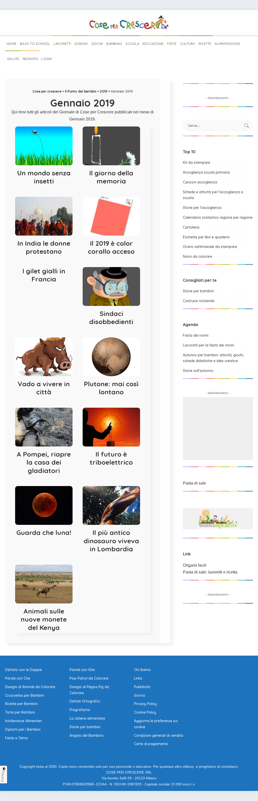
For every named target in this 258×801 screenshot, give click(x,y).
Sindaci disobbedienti (111, 317)
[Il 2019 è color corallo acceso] (111, 216)
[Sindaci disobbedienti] (111, 286)
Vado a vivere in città (44, 388)
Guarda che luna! (43, 532)
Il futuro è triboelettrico (111, 458)
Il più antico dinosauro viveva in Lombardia (111, 540)
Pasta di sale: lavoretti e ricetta (210, 572)
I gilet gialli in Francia (43, 275)
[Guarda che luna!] (44, 505)
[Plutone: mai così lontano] (111, 356)
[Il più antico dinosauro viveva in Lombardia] (111, 505)
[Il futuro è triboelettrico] (111, 427)
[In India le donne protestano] (44, 216)
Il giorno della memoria (111, 177)
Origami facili (194, 565)
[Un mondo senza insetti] (44, 145)
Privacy (3, 776)
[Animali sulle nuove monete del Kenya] (44, 584)
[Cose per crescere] (129, 22)
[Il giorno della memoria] (111, 145)
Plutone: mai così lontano (111, 388)
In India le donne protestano (43, 247)
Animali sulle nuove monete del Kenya (44, 619)
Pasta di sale (194, 483)
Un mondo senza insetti (44, 177)
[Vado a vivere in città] (44, 356)
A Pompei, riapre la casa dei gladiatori (44, 462)
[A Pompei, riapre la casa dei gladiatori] (44, 427)
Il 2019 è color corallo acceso (111, 247)
